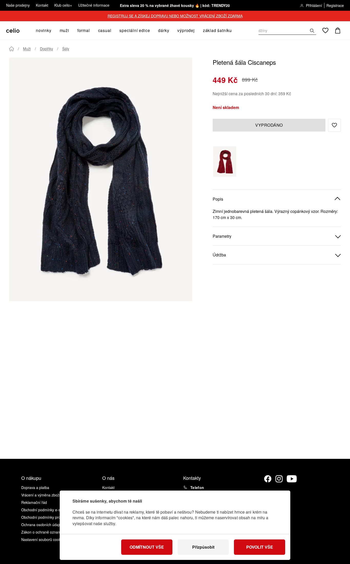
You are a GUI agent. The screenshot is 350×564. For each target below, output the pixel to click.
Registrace (335, 5)
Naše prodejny (18, 5)
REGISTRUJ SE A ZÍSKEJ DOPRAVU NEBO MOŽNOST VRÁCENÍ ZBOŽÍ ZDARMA (175, 15)
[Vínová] (225, 161)
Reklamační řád (34, 502)
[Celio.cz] (12, 30)
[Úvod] (11, 49)
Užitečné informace (93, 5)
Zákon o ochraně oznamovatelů (47, 532)
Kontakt (42, 5)
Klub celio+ (63, 5)
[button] (334, 125)
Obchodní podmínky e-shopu (44, 509)
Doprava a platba (35, 487)
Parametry (222, 236)
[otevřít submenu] (53, 30)
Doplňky (46, 48)
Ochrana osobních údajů (41, 524)
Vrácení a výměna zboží (40, 494)
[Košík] (338, 30)
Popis (218, 199)
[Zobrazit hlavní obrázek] (100, 179)
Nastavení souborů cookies (43, 539)
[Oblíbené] (325, 30)
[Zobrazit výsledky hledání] (312, 31)
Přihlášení (314, 5)
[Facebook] (267, 478)
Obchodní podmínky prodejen (45, 517)
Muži (27, 48)
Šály (65, 48)
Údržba (219, 255)
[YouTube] (292, 478)
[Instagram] (279, 478)
